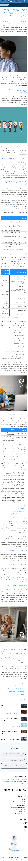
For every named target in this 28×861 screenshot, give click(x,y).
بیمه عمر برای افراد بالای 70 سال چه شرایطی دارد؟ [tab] (14, 766)
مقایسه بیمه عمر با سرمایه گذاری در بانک (15, 689)
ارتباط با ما (22, 823)
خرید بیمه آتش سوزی (20, 809)
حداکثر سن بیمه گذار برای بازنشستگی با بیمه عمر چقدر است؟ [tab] (14, 754)
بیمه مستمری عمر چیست (18, 511)
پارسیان (24, 229)
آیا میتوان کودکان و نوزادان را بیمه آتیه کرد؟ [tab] (14, 760)
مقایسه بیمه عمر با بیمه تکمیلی (17, 514)
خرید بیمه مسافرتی (21, 805)
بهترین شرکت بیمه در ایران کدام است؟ (16, 694)
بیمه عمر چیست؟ (20, 508)
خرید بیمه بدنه (22, 803)
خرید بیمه (18, 670)
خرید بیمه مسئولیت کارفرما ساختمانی (17, 807)
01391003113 (12, 204)
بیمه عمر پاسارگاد (24, 222)
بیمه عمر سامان (4, 262)
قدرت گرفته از (14, 856)
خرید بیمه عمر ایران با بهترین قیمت (16, 691)
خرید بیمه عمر (23, 75)
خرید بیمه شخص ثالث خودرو (19, 801)
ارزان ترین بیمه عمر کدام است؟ (17, 686)
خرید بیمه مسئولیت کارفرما (19, 814)
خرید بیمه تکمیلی (21, 811)
